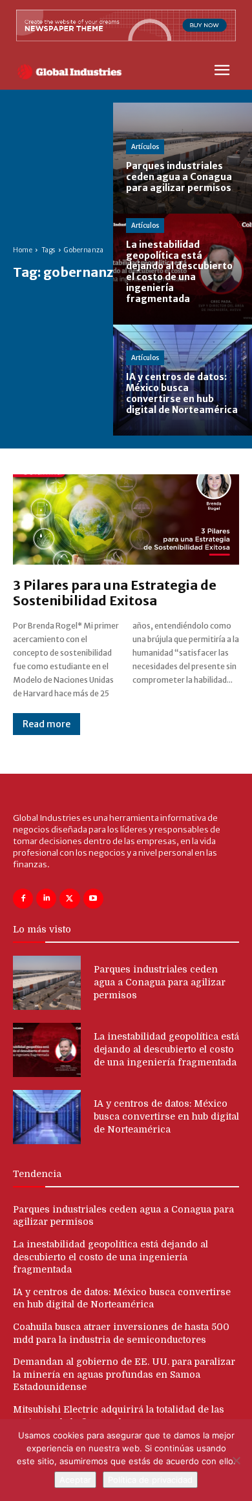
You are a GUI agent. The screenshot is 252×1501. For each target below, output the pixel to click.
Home (22, 250)
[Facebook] (23, 899)
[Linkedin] (46, 899)
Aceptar (75, 1480)
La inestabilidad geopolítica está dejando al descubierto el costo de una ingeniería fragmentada (166, 1049)
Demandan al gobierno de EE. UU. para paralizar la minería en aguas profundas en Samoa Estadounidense (124, 1374)
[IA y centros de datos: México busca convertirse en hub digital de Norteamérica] (182, 380)
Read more (46, 724)
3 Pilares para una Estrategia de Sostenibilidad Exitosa (114, 593)
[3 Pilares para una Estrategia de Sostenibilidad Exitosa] (126, 519)
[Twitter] (69, 899)
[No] (235, 1460)
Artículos (145, 147)
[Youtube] (93, 899)
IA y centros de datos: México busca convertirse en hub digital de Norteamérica (166, 1116)
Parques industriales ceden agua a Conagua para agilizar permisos (160, 982)
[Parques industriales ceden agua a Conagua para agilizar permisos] (182, 158)
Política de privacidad (150, 1480)
